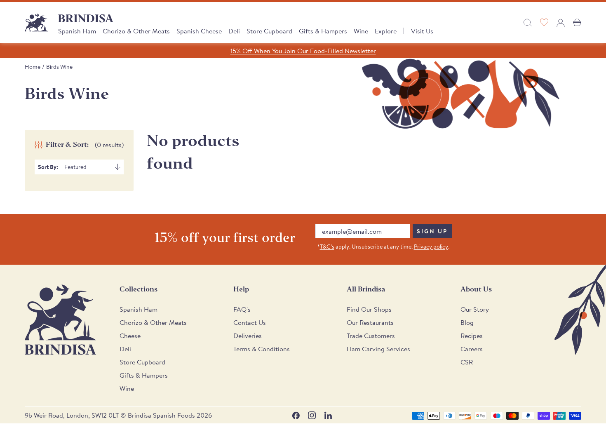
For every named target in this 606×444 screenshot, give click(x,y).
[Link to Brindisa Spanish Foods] (36, 22)
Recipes (471, 336)
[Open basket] (577, 23)
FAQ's (242, 309)
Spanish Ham (77, 31)
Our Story (474, 309)
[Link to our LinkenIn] (328, 415)
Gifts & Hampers (323, 31)
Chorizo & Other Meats (136, 31)
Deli (234, 31)
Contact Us (249, 322)
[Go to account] (561, 23)
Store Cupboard (269, 31)
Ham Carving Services (378, 349)
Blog (467, 322)
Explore (386, 31)
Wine (361, 31)
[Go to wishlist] (544, 23)
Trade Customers (371, 336)
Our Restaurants (370, 322)
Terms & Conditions (261, 349)
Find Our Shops (369, 309)
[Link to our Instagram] (312, 415)
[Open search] (528, 23)
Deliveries (247, 336)
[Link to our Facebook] (296, 415)
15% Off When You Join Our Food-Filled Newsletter (303, 51)
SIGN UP (432, 231)
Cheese (130, 336)
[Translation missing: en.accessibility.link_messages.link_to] (60, 319)
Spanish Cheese (199, 31)
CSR (466, 362)
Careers (471, 349)
